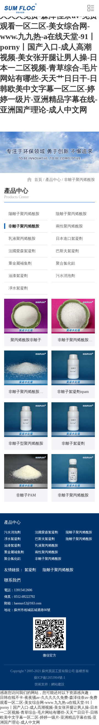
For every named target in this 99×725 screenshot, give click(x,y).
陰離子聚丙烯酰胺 (71, 214)
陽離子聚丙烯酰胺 (24, 214)
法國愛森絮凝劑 (22, 251)
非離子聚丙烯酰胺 (79, 180)
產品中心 (53, 180)
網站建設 (57, 684)
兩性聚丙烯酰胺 (69, 226)
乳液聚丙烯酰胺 (22, 239)
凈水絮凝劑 (18, 288)
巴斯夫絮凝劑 (67, 251)
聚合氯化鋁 (65, 263)
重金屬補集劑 (20, 263)
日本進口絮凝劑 (69, 239)
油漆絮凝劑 (18, 276)
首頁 (38, 180)
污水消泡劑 (65, 276)
